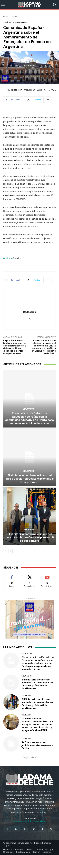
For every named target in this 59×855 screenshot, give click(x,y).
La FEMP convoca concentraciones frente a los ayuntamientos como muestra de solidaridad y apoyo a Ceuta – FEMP (37, 724)
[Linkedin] (25, 829)
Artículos (14, 16)
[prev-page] (5, 551)
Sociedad (29, 530)
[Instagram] (16, 829)
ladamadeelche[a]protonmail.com (29, 821)
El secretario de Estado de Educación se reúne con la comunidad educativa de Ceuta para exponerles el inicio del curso (29, 418)
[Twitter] (29, 318)
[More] (48, 99)
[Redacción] (5, 89)
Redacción (16, 90)
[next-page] (11, 551)
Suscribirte (47, 575)
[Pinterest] (34, 829)
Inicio (5, 16)
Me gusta (12, 575)
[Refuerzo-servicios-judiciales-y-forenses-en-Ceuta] (11, 744)
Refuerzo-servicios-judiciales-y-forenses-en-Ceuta (37, 745)
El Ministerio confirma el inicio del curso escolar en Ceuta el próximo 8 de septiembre (29, 479)
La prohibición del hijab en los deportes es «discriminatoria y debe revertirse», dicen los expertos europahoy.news (14, 347)
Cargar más (28, 757)
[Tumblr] (42, 829)
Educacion (29, 409)
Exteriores (21, 23)
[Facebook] (7, 829)
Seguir (29, 575)
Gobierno (8, 258)
